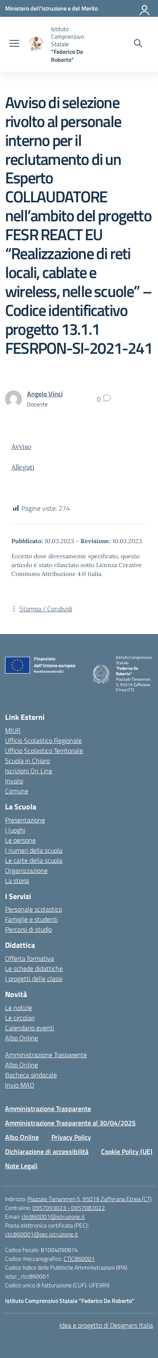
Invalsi (14, 781)
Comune (16, 791)
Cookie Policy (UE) (127, 1151)
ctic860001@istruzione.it (53, 1216)
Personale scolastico (33, 909)
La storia (17, 880)
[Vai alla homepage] (36, 44)
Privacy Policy (71, 1137)
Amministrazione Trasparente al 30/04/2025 (70, 1123)
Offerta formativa (29, 958)
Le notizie (18, 1008)
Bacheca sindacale (31, 1075)
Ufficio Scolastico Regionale (43, 740)
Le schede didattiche (34, 968)
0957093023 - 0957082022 (68, 1207)
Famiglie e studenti (31, 919)
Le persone (20, 840)
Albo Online (21, 1038)
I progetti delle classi (33, 978)
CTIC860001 (79, 1258)
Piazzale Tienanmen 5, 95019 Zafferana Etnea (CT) (89, 1198)
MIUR (13, 730)
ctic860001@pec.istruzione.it (41, 1234)
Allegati (23, 467)
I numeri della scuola (33, 850)
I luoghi (15, 830)
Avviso (21, 446)
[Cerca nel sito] (138, 44)
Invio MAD (19, 1085)
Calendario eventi (29, 1028)
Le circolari (20, 1018)
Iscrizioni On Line (28, 771)
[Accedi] (145, 8)
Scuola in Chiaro (27, 761)
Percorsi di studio (28, 929)
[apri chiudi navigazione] (14, 44)
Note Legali (21, 1166)
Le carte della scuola (33, 860)
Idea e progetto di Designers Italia (106, 1325)
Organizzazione (26, 870)
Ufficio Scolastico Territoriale (44, 750)
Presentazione (25, 820)
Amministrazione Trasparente (46, 1055)
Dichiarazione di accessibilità (46, 1151)
